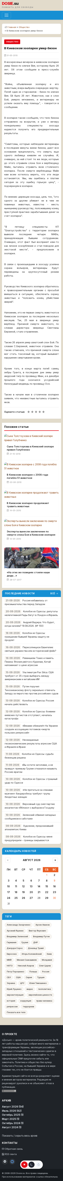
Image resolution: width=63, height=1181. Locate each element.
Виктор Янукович (37, 930)
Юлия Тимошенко (38, 983)
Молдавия (47, 960)
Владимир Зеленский (17, 936)
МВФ (9, 960)
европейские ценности (40, 995)
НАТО (10, 965)
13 (31, 886)
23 (54, 892)
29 (46, 898)
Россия (45, 971)
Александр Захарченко (18, 925)
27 (31, 898)
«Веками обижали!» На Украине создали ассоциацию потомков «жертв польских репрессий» (31, 729)
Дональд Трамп (36, 948)
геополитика (44, 989)
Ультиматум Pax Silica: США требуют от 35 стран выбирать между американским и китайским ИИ (29, 676)
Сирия (29, 977)
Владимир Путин (41, 936)
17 (8, 892)
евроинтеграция (15, 995)
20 (31, 892)
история (11, 1001)
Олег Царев (45, 965)
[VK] (12, 1161)
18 (16, 892)
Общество (24, 27)
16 (54, 886)
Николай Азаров (26, 965)
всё (52, 593)
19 (23, 892)
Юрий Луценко (14, 989)
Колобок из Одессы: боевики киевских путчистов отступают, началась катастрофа (30, 715)
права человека (44, 1001)
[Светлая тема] (24, 1165)
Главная (11, 27)
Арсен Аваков (43, 925)
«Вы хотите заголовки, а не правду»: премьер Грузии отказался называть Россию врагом (31, 768)
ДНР (35, 942)
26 (23, 898)
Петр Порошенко (15, 971)
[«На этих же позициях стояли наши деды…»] (31, 557)
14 (39, 886)
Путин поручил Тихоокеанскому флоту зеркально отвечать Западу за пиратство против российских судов (31, 690)
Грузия (24, 942)
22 (46, 892)
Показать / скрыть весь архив (19, 1135)
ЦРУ (22, 983)
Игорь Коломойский (32, 954)
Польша (33, 971)
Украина (11, 983)
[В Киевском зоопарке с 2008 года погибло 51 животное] (31, 466)
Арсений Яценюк (15, 930)
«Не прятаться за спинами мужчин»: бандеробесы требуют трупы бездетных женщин (29, 793)
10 (8, 886)
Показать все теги (16, 1012)
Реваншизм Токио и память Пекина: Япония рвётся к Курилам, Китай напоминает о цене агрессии (29, 661)
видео (30, 989)
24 (8, 898)
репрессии (12, 1006)
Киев (49, 954)
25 (16, 898)
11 (16, 886)
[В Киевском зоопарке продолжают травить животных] (31, 495)
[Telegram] (5, 1161)
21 (39, 892)
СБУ (9, 977)
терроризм (28, 1006)
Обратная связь (13, 1149)
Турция (40, 977)
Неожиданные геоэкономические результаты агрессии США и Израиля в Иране (31, 743)
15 (46, 886)
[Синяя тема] (39, 1165)
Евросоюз (12, 954)
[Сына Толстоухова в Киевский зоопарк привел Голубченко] (31, 438)
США (18, 977)
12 (23, 886)
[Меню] (6, 15)
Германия (11, 942)
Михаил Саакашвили (27, 960)
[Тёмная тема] (31, 1165)
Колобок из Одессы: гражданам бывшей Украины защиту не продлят (27, 636)
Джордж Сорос (15, 948)
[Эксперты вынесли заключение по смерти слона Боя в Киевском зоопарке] (31, 523)
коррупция (25, 1001)
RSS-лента (10, 1154)
